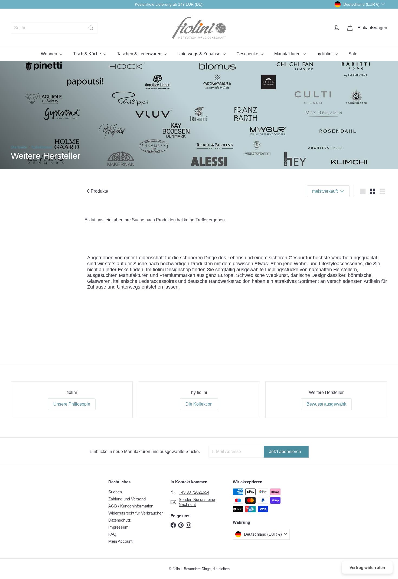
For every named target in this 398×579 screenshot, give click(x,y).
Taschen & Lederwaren (139, 53)
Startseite (19, 147)
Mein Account (120, 541)
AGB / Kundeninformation (130, 506)
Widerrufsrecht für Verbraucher (135, 513)
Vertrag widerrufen (367, 567)
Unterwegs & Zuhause (199, 53)
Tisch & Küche (87, 53)
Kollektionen (41, 147)
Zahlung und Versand (127, 499)
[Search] (90, 28)
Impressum (118, 527)
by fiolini (325, 53)
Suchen (115, 492)
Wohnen (49, 53)
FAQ (112, 534)
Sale (352, 53)
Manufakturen (288, 53)
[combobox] (54, 28)
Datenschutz (119, 520)
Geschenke (247, 53)
